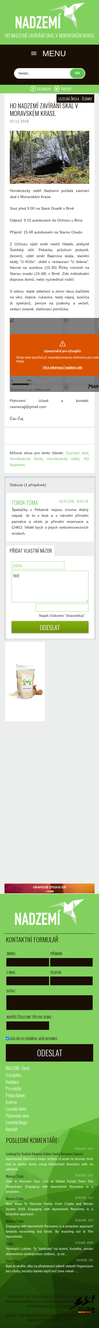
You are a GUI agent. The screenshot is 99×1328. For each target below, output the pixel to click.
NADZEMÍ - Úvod (17, 1068)
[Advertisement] (24, 803)
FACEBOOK (44, 89)
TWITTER (66, 89)
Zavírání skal (77, 453)
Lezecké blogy (16, 1122)
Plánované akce (17, 1116)
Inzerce (11, 1102)
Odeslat (50, 627)
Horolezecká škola (26, 459)
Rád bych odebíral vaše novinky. (34, 1038)
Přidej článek (15, 1095)
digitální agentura (56, 1315)
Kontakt (11, 1129)
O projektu (13, 1075)
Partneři (10, 1315)
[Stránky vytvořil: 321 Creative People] (82, 1305)
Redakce (12, 1082)
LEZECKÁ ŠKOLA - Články (75, 98)
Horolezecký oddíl (63, 459)
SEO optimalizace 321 (58, 1320)
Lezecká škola (16, 1109)
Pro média (13, 1088)
